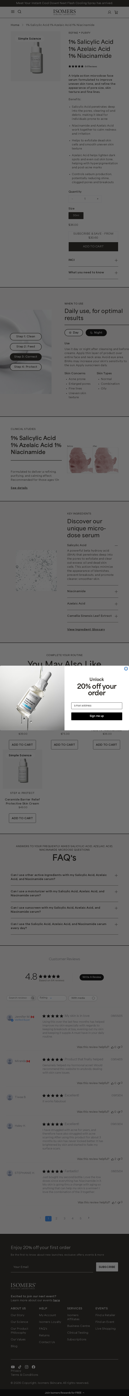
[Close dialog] (126, 668)
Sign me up (97, 716)
